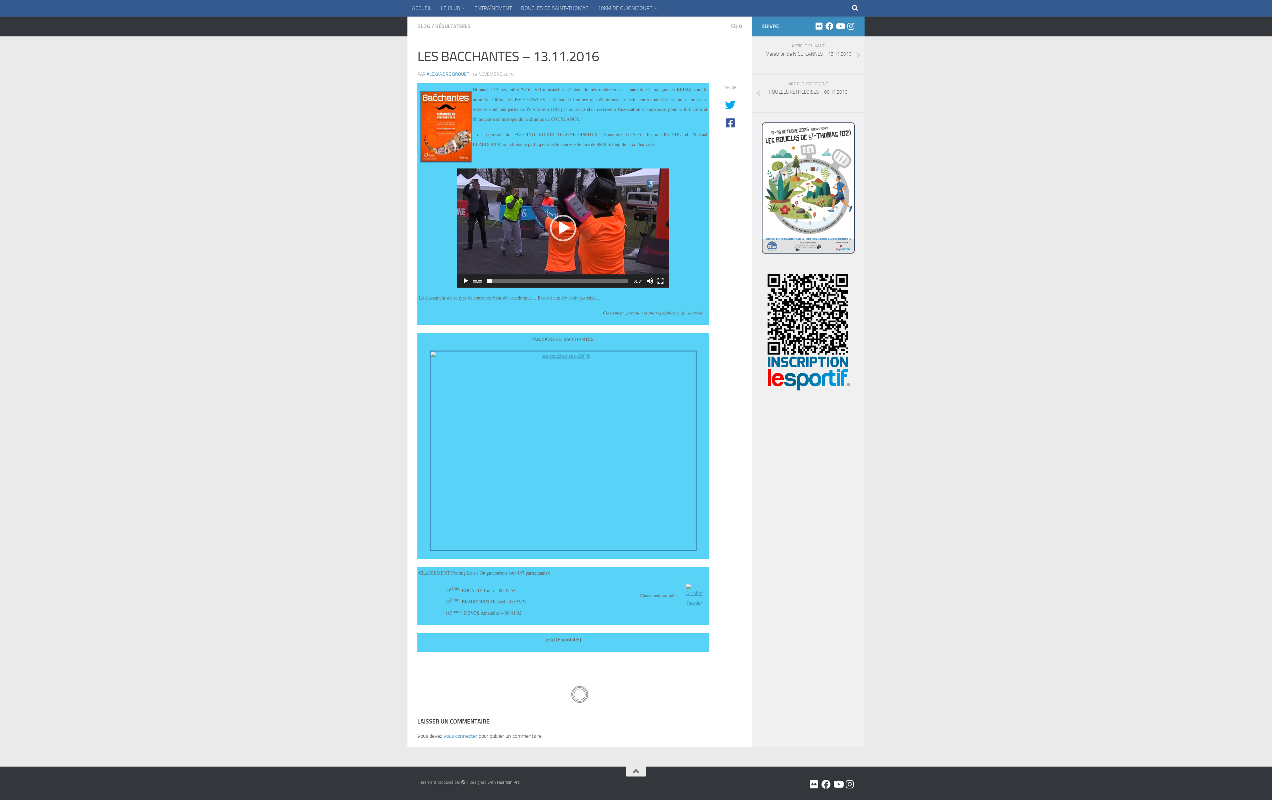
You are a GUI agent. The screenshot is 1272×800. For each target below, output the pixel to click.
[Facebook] (829, 26)
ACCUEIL (422, 8)
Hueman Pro (508, 782)
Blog (423, 26)
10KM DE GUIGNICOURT (625, 8)
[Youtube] (840, 26)
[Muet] (650, 281)
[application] (563, 228)
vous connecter (460, 736)
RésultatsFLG (453, 26)
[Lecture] (465, 281)
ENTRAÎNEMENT (493, 8)
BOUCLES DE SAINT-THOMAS (555, 8)
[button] (563, 228)
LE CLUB (450, 8)
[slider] (557, 281)
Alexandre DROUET (448, 74)
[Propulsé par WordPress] (463, 782)
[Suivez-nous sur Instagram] (851, 26)
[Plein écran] (660, 281)
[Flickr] (819, 26)
